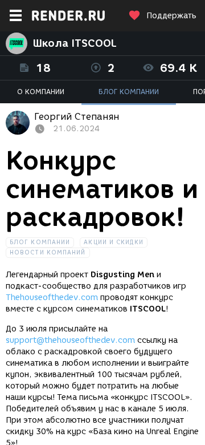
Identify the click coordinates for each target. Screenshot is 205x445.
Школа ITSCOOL (75, 43)
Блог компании (40, 242)
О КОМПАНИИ (40, 91)
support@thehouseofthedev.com (70, 340)
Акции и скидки (113, 242)
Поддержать (171, 16)
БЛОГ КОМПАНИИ (129, 91)
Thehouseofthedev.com (52, 297)
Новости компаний (48, 252)
